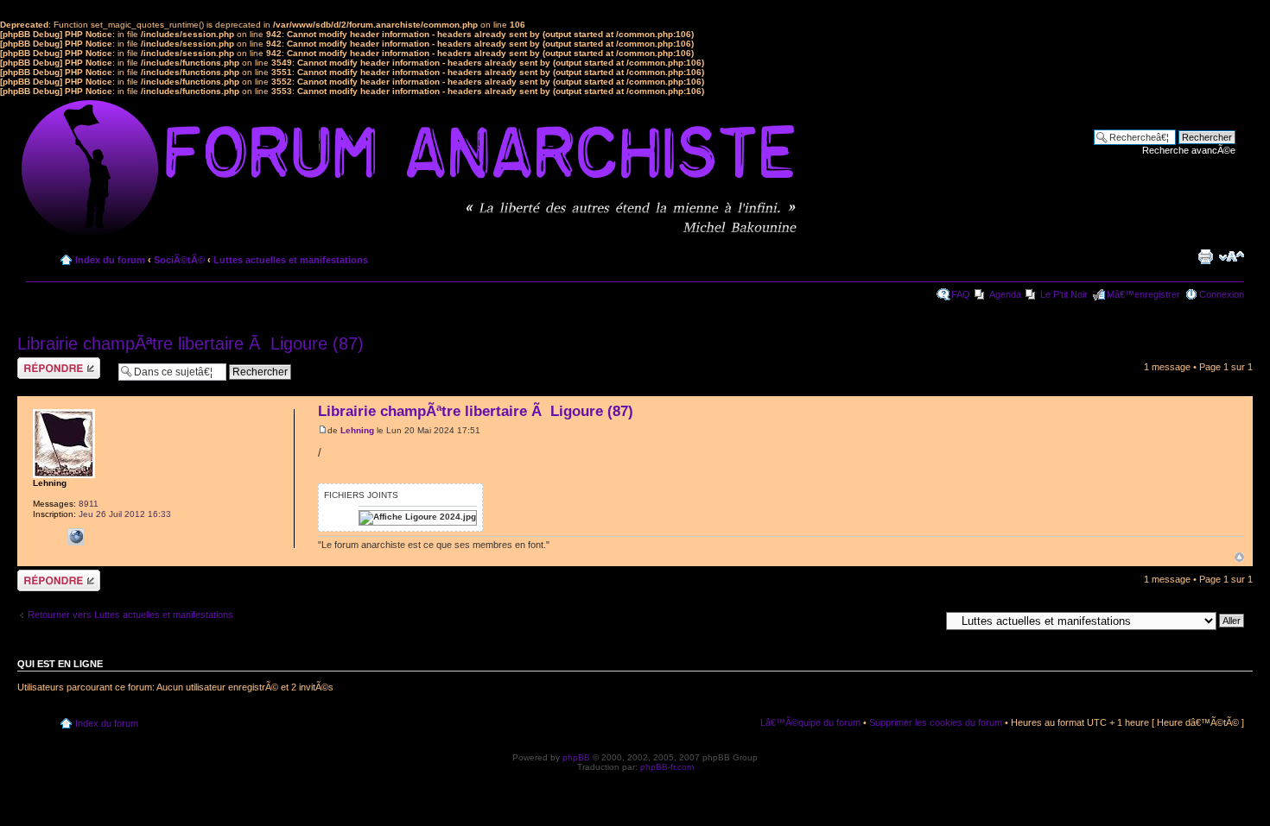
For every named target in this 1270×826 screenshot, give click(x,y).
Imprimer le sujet (1205, 256)
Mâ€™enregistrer (1143, 294)
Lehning (357, 430)
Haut (1239, 557)
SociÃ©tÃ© (179, 260)
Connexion (1221, 294)
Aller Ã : (923, 620)
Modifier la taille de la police (1231, 256)
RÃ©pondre (42, 362)
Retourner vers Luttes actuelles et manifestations (130, 614)
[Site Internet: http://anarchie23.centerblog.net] (76, 536)
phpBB (576, 757)
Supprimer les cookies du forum (935, 722)
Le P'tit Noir (1064, 294)
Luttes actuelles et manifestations (290, 260)
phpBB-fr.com (667, 767)
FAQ (960, 294)
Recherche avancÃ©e (1188, 150)
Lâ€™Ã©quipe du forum (810, 722)
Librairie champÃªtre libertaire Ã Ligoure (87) (190, 343)
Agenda (1005, 294)
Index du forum (110, 260)
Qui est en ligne (60, 664)
